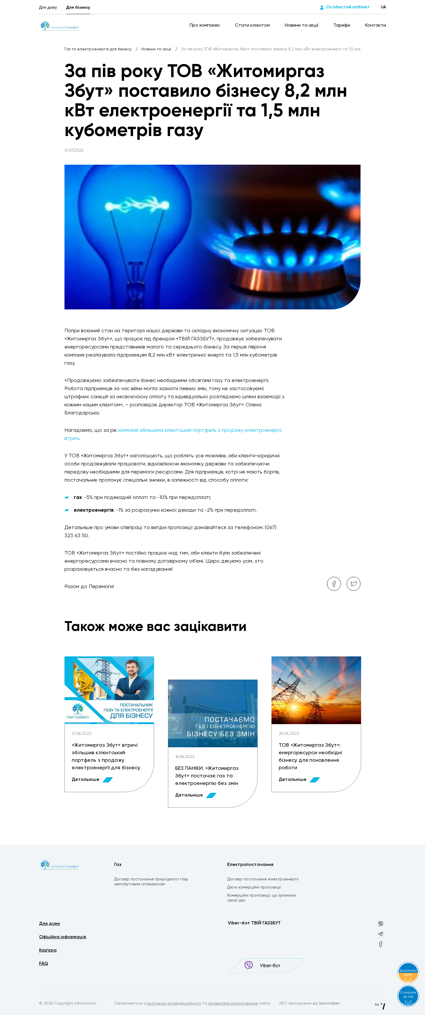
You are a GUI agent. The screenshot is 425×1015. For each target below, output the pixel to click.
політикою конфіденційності (173, 1003)
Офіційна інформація (62, 937)
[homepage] (59, 25)
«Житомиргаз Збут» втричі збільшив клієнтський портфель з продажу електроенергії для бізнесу (106, 756)
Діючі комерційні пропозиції (254, 887)
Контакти (375, 25)
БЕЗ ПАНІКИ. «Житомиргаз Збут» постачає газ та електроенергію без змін (207, 776)
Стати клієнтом (253, 25)
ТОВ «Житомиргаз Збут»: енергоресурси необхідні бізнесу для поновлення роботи (310, 756)
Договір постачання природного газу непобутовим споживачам (151, 881)
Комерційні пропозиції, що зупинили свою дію (261, 897)
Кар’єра (48, 950)
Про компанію (205, 25)
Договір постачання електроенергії (262, 879)
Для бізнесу (78, 7)
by (377, 1004)
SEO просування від (309, 1003)
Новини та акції (302, 25)
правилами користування (233, 1003)
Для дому (48, 7)
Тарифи (342, 25)
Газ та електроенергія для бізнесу (98, 49)
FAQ (43, 963)
